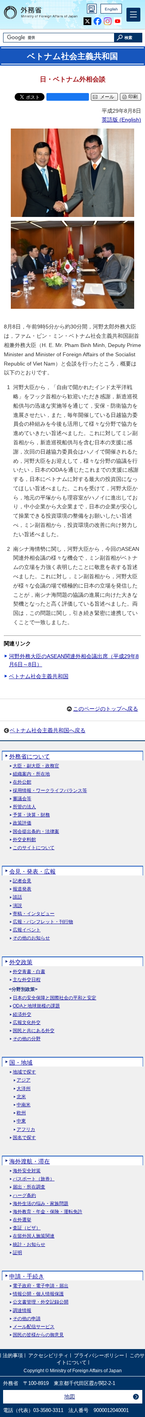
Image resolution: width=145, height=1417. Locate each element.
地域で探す (24, 1072)
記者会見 (22, 881)
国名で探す (24, 1137)
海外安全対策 (27, 1170)
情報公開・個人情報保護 (38, 1294)
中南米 (24, 1104)
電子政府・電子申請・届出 (40, 1285)
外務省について (29, 756)
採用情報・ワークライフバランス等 (50, 790)
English (111, 9)
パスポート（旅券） (34, 1179)
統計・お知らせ (29, 1244)
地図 (69, 1396)
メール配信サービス (34, 1326)
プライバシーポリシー (99, 1355)
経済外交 (22, 1014)
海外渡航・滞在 (29, 1161)
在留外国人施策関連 (34, 1236)
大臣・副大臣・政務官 (36, 766)
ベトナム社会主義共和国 (38, 676)
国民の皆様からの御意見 (38, 1334)
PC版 (92, 9)
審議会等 (22, 798)
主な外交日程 (27, 979)
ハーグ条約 (24, 1195)
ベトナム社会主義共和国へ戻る (47, 730)
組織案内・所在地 (31, 774)
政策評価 (22, 823)
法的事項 (13, 1355)
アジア (24, 1080)
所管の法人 (24, 806)
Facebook (98, 21)
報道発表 (22, 889)
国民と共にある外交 (34, 1030)
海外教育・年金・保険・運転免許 (47, 1211)
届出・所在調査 (29, 1187)
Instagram (108, 21)
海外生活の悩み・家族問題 (40, 1203)
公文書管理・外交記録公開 (40, 1302)
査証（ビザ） (27, 1228)
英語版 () (121, 120)
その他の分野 (27, 1038)
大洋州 (24, 1088)
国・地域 (20, 1062)
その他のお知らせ (31, 938)
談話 (17, 897)
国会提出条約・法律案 (36, 831)
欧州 (21, 1113)
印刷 (133, 96)
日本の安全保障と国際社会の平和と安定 (54, 998)
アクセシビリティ (48, 1355)
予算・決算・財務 (31, 815)
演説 (17, 905)
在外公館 (22, 782)
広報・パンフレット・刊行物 (43, 921)
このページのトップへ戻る (105, 709)
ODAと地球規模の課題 (36, 1006)
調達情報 (22, 1310)
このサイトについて (34, 847)
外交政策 (20, 962)
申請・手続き (26, 1276)
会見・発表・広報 (32, 871)
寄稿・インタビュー (34, 913)
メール (107, 97)
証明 (17, 1252)
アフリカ (26, 1129)
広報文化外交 (27, 1022)
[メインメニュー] (133, 15)
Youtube (118, 21)
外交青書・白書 (29, 971)
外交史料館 (24, 839)
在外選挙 (22, 1219)
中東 (21, 1121)
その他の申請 (27, 1318)
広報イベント (27, 930)
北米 (21, 1096)
